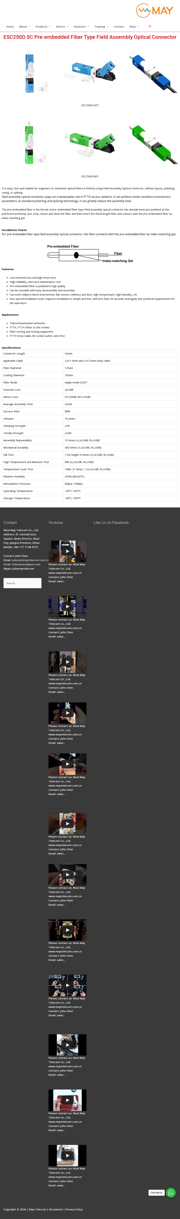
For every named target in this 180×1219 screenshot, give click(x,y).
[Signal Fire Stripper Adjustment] (67, 875)
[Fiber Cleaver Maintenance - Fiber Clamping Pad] (67, 662)
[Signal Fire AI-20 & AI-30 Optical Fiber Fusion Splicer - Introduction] (67, 985)
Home (10, 26)
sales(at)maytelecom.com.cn (30, 560)
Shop (132, 26)
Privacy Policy (74, 1209)
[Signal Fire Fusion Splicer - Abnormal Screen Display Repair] (67, 1155)
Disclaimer (56, 1209)
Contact (119, 26)
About (23, 26)
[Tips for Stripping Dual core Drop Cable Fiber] (67, 764)
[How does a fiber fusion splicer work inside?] (67, 607)
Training (99, 26)
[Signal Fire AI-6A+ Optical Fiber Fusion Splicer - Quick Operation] (67, 824)
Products (41, 26)
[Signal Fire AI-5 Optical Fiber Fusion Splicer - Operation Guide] (67, 551)
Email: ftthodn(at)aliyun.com (22, 564)
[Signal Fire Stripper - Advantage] (67, 713)
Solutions (80, 26)
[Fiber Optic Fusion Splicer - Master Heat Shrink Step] (67, 930)
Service (60, 26)
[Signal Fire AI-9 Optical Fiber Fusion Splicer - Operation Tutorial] (67, 1100)
